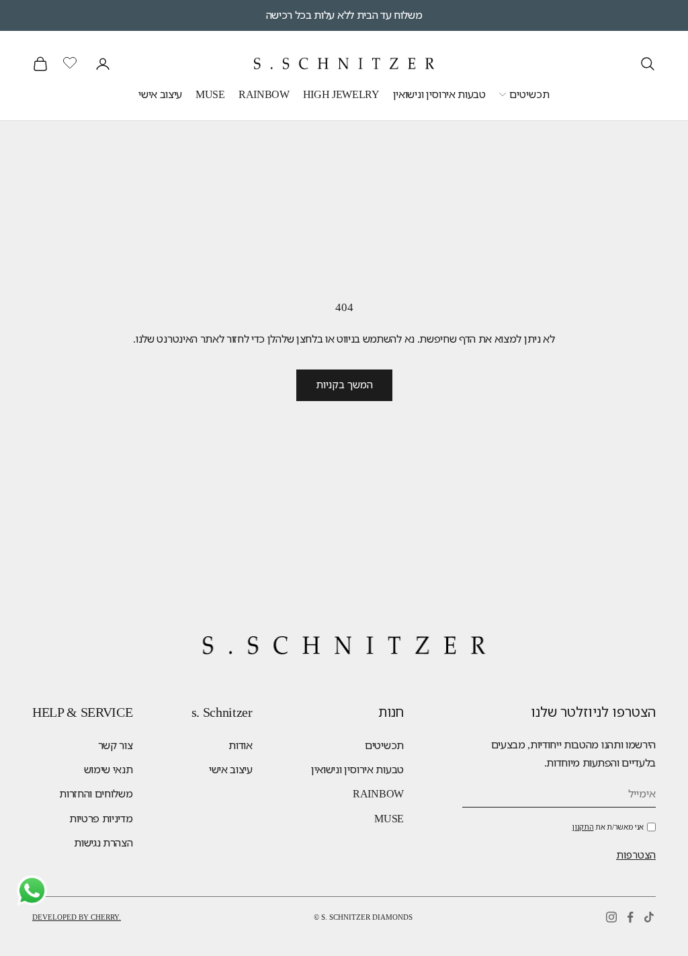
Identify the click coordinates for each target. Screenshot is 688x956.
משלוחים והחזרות (95, 793)
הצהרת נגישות (103, 843)
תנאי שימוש (108, 769)
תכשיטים (529, 94)
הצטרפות (636, 855)
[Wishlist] (71, 62)
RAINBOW (264, 94)
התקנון (582, 827)
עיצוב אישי (160, 94)
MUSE (210, 94)
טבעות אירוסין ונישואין (439, 94)
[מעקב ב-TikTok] (649, 917)
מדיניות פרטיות (101, 818)
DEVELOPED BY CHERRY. (76, 917)
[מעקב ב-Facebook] (630, 917)
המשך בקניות (344, 385)
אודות (240, 745)
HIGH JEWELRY (341, 94)
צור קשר (115, 745)
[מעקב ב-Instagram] (611, 917)
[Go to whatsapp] (31, 890)
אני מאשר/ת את (608, 827)
